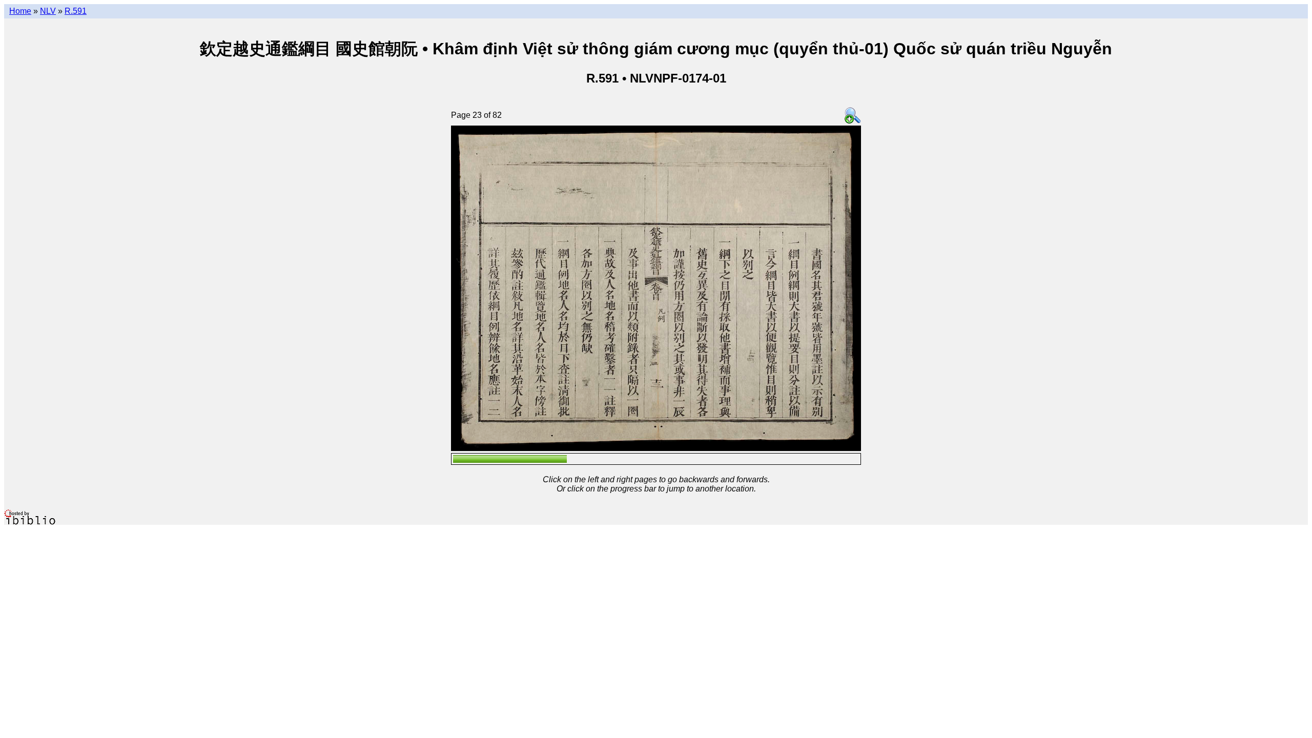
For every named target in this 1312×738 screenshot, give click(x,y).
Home (20, 11)
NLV (48, 11)
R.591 (76, 11)
